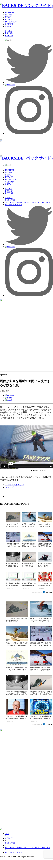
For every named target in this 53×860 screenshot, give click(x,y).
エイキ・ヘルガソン (14, 485)
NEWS (8, 17)
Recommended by (37, 592)
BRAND (9, 33)
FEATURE (9, 12)
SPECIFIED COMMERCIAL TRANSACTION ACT (27, 202)
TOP (7, 833)
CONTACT (10, 200)
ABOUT (8, 198)
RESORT (9, 35)
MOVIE (8, 15)
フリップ (9, 487)
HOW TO (9, 19)
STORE (8, 31)
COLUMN (9, 24)
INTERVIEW (11, 22)
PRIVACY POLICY (13, 205)
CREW (8, 26)
